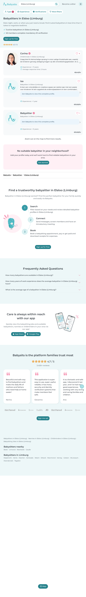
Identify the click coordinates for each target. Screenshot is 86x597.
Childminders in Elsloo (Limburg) (63, 439)
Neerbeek (20, 450)
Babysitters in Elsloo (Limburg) (15, 439)
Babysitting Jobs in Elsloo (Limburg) (17, 441)
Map (44, 586)
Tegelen (17, 461)
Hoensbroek (8, 461)
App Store (19, 334)
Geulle (28, 450)
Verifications (40, 12)
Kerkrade (29, 458)
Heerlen (22, 458)
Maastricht (8, 458)
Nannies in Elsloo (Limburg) (38, 439)
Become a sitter (69, 4)
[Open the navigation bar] (81, 4)
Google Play (34, 334)
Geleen (66, 458)
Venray (59, 458)
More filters (56, 12)
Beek (6, 450)
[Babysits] (10, 4)
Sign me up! (43, 418)
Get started (43, 163)
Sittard (43, 458)
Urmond (12, 450)
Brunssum (74, 458)
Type (10, 12)
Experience (24, 12)
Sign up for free (11, 39)
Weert (37, 458)
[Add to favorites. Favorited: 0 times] (79, 81)
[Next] (82, 386)
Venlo (15, 458)
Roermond (51, 458)
